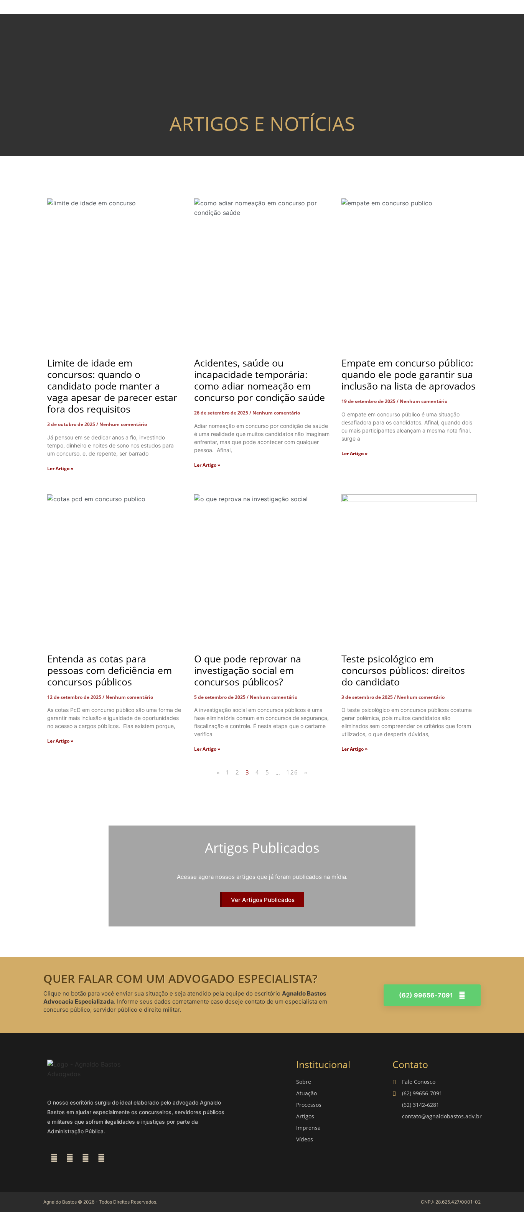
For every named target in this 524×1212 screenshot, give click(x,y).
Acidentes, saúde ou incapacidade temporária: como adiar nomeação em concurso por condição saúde (259, 380)
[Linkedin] (85, 1158)
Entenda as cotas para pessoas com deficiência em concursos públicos (109, 670)
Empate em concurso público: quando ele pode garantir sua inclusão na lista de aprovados (408, 374)
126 (292, 772)
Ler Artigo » (60, 468)
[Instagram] (70, 1158)
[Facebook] (54, 1158)
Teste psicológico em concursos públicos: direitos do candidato (403, 670)
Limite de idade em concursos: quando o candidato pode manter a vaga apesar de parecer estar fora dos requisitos (112, 385)
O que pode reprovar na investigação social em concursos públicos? (247, 670)
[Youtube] (101, 1158)
